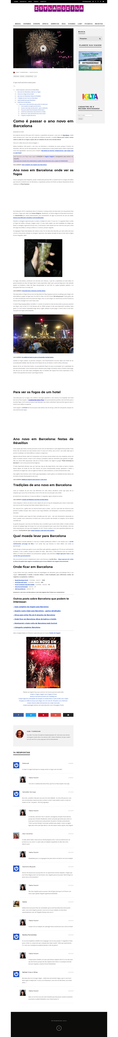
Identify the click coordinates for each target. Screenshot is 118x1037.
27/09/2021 (70, 777)
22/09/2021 (70, 763)
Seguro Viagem (49, 156)
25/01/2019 (70, 885)
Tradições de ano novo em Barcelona (27, 98)
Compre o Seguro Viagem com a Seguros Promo (43, 694)
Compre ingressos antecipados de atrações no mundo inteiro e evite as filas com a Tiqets (43, 698)
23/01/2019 (70, 902)
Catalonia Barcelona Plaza (36, 400)
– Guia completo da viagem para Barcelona (31, 106)
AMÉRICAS (55, 24)
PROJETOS (23, 1)
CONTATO (43, 1)
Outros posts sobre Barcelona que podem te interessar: (33, 104)
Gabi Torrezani (22, 72)
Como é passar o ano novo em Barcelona (27, 90)
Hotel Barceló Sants (21, 582)
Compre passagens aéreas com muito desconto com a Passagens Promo (43, 705)
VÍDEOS (36, 1)
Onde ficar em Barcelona (24, 102)
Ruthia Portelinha (29, 935)
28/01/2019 (70, 852)
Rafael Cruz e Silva (30, 972)
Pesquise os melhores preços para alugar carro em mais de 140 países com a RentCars (43, 701)
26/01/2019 (70, 833)
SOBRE (16, 1)
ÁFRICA (45, 24)
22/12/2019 (70, 792)
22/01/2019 (70, 935)
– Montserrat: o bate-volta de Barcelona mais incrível (33, 113)
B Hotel (25, 407)
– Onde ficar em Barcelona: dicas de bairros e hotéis (33, 111)
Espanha (22, 76)
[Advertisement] (59, 17)
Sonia (24, 902)
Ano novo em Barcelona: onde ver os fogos (29, 92)
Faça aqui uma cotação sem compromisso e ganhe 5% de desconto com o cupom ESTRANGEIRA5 (41, 161)
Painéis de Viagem (54, 633)
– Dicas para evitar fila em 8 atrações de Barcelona (32, 110)
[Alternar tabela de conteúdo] (14, 86)
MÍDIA (30, 1)
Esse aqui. (67, 783)
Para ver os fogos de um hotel (26, 94)
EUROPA (36, 24)
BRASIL (18, 24)
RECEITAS (99, 24)
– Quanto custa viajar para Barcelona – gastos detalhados (34, 108)
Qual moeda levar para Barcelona (26, 100)
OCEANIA (71, 24)
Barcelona (16, 76)
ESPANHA (27, 24)
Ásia (64, 24)
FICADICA (89, 24)
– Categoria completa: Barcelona (28, 115)
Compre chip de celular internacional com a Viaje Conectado (43, 703)
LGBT (80, 24)
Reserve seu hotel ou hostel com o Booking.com (43, 696)
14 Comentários (29, 76)
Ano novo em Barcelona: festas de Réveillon (29, 96)
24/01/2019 (70, 866)
